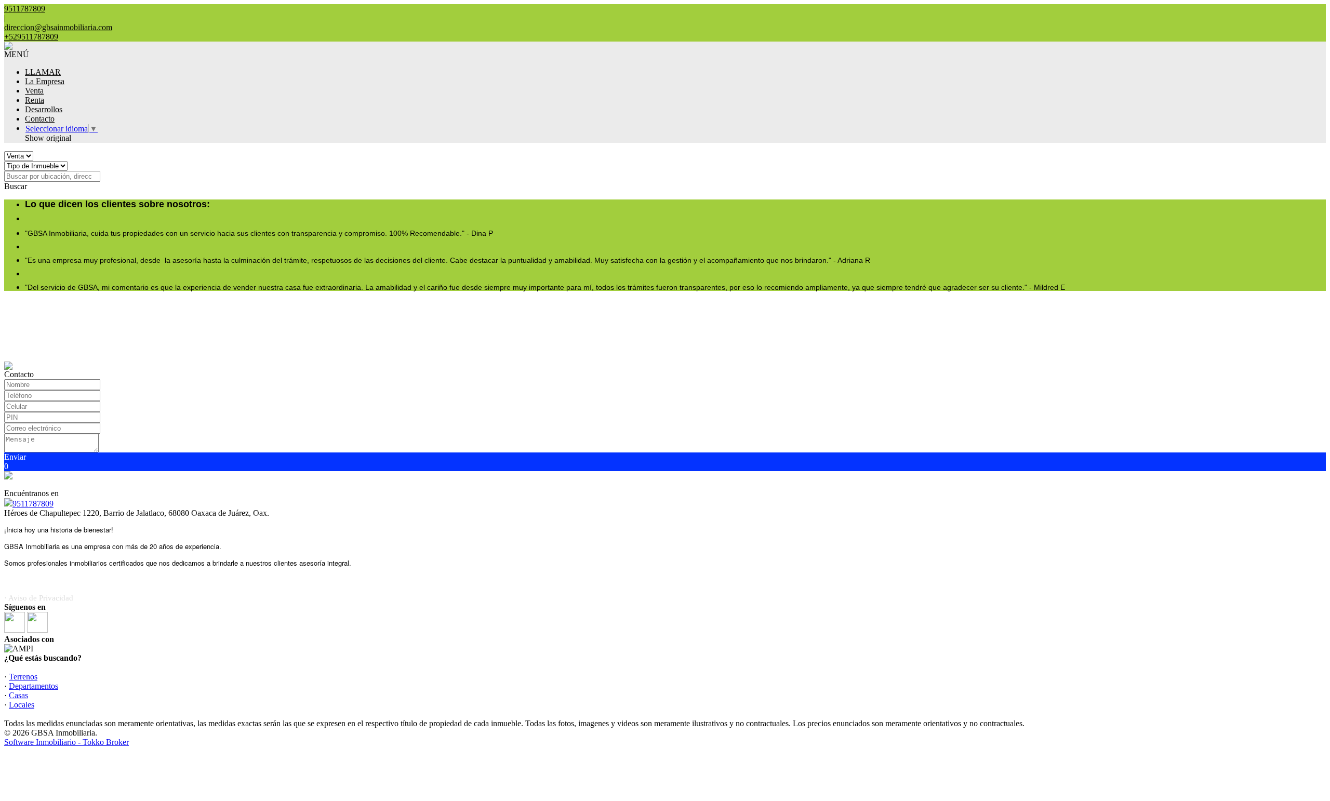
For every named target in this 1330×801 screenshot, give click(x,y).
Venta (34, 90)
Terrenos (23, 676)
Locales (21, 704)
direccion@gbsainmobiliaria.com (58, 27)
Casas (18, 695)
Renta (34, 100)
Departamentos (33, 686)
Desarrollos (43, 109)
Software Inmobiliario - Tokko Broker (66, 742)
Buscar (15, 186)
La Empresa (44, 81)
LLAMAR (43, 72)
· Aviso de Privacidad (38, 598)
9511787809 (33, 503)
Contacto (40, 118)
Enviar (15, 456)
